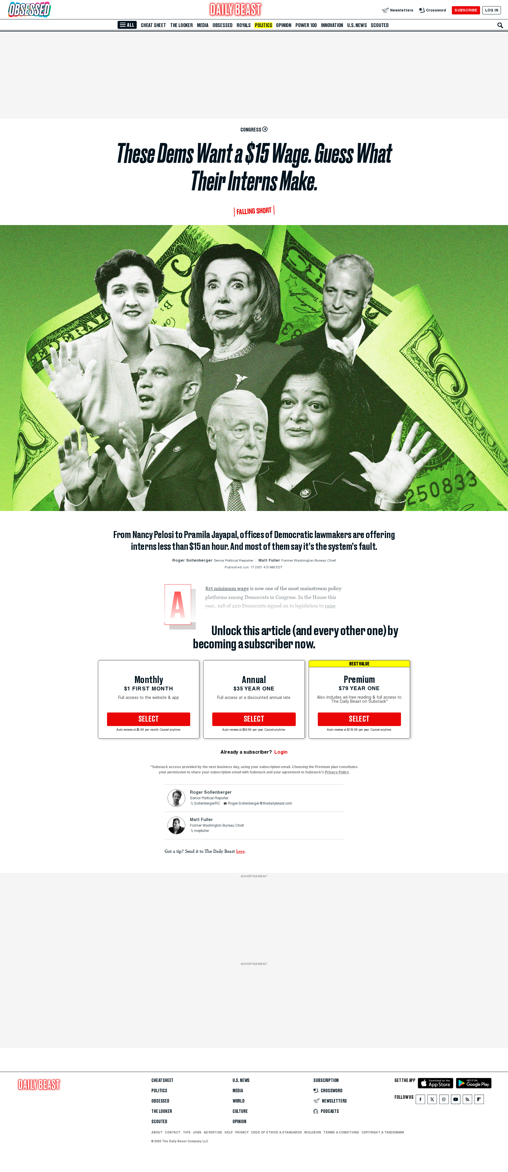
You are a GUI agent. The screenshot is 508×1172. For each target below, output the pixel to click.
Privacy (242, 1132)
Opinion (283, 25)
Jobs (197, 1132)
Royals (244, 25)
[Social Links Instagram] (444, 1101)
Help (229, 1132)
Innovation (332, 25)
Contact (173, 1132)
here (240, 851)
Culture (240, 1111)
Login (281, 752)
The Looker (181, 25)
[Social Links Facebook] (420, 1101)
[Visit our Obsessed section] (48, 10)
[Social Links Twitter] (432, 1101)
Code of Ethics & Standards (276, 1132)
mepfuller (201, 831)
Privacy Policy (337, 772)
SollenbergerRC (207, 803)
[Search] (500, 25)
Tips (186, 1132)
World (239, 1101)
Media (202, 25)
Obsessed (223, 25)
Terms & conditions (341, 1132)
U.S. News (357, 25)
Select (148, 719)
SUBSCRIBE (465, 10)
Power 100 (306, 25)
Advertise (213, 1132)
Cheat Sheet (153, 25)
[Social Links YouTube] (455, 1101)
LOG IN (491, 10)
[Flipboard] (479, 1101)
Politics (263, 25)
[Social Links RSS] (467, 1101)
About (157, 1132)
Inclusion (312, 1132)
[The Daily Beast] (236, 10)
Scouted (380, 25)
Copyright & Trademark (383, 1132)
